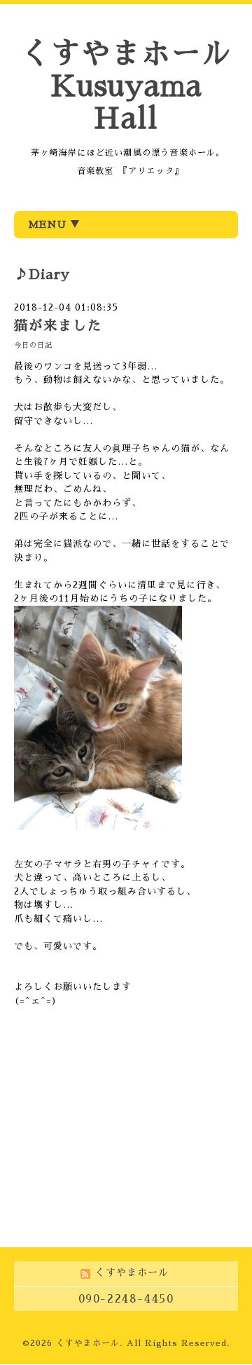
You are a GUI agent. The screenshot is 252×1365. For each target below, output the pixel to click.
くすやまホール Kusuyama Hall (126, 86)
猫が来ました (58, 325)
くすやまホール (88, 1343)
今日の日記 (33, 345)
